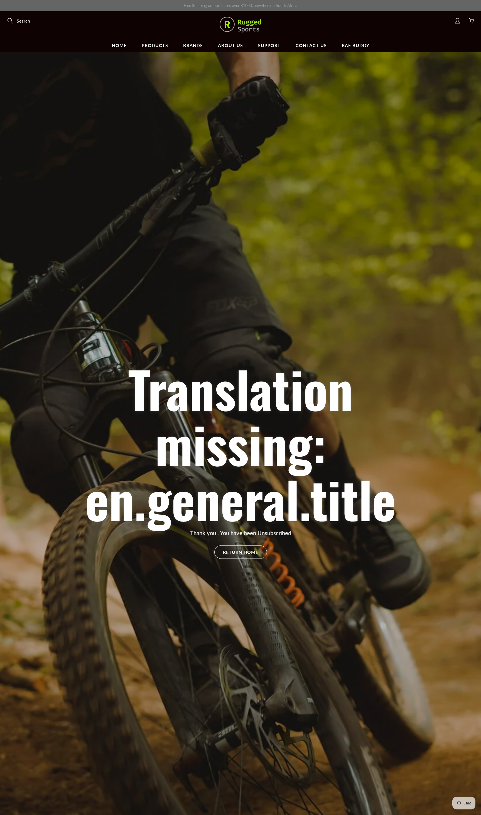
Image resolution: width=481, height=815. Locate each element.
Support (269, 45)
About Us (230, 45)
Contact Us (311, 45)
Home (119, 45)
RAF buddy (355, 45)
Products (155, 45)
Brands (193, 45)
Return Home (240, 551)
